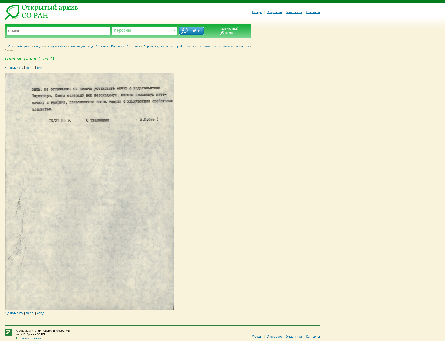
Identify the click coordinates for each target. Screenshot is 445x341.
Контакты (313, 12)
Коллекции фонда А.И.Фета (89, 46)
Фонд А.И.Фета (57, 46)
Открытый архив (19, 46)
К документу (14, 67)
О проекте (274, 12)
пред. (30, 67)
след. (41, 67)
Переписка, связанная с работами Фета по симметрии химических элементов (196, 46)
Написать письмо (31, 338)
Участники (294, 12)
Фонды (257, 12)
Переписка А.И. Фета (125, 46)
